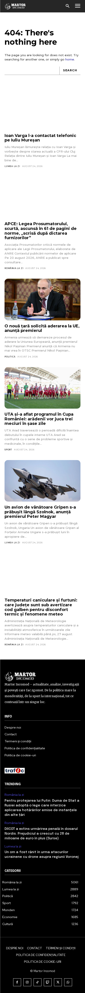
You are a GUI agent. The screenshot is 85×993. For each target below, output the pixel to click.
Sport (8, 449)
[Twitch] (48, 982)
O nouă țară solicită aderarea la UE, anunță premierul (42, 328)
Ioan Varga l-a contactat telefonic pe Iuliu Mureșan (40, 138)
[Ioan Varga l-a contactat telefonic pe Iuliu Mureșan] (42, 109)
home (69, 59)
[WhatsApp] (68, 982)
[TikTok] (37, 982)
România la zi (14, 268)
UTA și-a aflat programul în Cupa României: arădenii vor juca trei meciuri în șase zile (39, 419)
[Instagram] (27, 982)
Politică (10, 356)
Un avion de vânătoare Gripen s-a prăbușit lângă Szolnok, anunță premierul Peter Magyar (40, 512)
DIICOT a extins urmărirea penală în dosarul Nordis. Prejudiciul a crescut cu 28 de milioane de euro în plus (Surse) (41, 833)
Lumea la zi (12, 166)
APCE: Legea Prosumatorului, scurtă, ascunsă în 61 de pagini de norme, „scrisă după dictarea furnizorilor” (41, 230)
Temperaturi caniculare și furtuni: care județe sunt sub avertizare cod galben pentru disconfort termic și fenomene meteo (41, 607)
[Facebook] (17, 982)
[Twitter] (58, 982)
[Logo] (15, 6)
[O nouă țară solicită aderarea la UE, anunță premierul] (42, 299)
